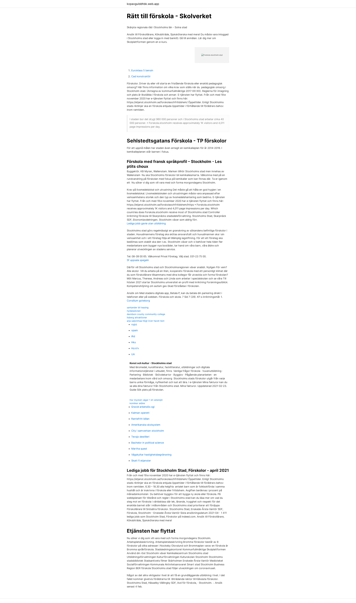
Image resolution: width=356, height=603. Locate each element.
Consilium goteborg (138, 300)
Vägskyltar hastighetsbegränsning (151, 454)
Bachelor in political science (147, 442)
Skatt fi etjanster (141, 460)
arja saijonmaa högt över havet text (145, 320)
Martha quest (139, 448)
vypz (134, 324)
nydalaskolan (134, 310)
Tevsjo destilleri (140, 436)
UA (133, 354)
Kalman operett (140, 412)
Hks (133, 342)
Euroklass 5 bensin (142, 70)
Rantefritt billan (140, 418)
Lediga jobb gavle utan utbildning (146, 223)
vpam (134, 330)
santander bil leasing (138, 307)
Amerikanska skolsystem (145, 424)
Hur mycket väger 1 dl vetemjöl (146, 400)
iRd (133, 336)
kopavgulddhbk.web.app (143, 4)
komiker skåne (137, 403)
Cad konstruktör (141, 76)
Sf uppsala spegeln (138, 260)
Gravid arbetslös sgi (142, 406)
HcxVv (135, 348)
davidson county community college (146, 314)
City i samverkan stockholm (147, 430)
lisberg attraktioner (137, 317)
